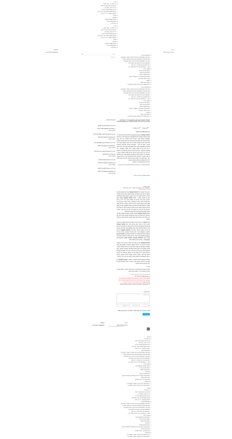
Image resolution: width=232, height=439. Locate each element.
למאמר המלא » (111, 130)
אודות (114, 15)
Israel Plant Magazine (52, 52)
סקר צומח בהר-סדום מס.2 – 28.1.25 (141, 65)
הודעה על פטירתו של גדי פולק (108, 6)
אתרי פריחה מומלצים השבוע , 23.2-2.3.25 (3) (104, 151)
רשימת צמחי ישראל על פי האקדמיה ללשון (139, 76)
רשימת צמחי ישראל (145, 82)
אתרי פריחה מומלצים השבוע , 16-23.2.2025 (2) (104, 134)
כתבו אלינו (113, 23)
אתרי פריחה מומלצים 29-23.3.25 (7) (106, 160)
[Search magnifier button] (82, 54)
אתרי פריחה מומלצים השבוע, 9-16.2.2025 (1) (104, 142)
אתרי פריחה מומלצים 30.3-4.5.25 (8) (106, 125)
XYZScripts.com (121, 326)
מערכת (114, 17)
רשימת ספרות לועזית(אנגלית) (143, 366)
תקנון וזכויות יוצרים (111, 21)
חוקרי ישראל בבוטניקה (144, 78)
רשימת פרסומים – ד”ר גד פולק (108, 13)
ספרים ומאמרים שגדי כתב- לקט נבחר (107, 11)
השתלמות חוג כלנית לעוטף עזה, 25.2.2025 (139, 63)
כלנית (172, 50)
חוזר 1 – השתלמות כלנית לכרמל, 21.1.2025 (139, 67)
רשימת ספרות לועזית (145, 72)
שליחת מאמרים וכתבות (110, 19)
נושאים (148, 80)
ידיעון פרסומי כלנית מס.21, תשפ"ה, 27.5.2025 (138, 383)
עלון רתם (147, 372)
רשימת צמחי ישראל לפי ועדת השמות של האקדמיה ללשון (136, 375)
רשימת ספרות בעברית (144, 71)
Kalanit (56, 50)
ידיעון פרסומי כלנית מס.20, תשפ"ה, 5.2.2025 (139, 84)
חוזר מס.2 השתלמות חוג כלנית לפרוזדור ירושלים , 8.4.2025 (135, 57)
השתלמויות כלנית (145, 55)
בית (115, 2)
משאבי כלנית (146, 69)
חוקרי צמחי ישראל (145, 377)
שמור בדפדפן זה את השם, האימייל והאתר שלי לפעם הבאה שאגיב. (133, 310)
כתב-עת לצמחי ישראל (168, 52)
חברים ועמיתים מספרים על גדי (108, 9)
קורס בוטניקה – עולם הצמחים (142, 379)
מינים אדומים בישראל (144, 74)
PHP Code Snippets (111, 326)
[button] (148, 125)
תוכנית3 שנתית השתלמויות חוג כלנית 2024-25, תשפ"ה (136, 59)
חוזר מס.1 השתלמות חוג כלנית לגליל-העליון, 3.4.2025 (136, 61)
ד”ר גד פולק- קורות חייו (110, 7)
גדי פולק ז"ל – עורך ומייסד (109, 4)
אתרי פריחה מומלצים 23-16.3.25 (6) (106, 168)
